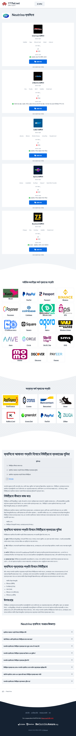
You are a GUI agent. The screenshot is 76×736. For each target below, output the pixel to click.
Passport (47, 300)
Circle (29, 345)
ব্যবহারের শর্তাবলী (43, 712)
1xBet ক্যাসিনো (38, 130)
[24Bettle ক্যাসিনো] (38, 76)
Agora (47, 330)
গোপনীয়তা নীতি (34, 712)
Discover (38, 360)
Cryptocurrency (10, 330)
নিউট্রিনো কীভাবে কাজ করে (15, 465)
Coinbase (29, 315)
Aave (10, 345)
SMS (65, 345)
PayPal (28, 300)
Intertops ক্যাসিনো (38, 36)
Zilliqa (65, 421)
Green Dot (29, 421)
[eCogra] (21, 724)
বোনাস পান (39, 62)
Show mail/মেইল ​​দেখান (47, 718)
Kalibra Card (10, 421)
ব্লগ (50, 712)
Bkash (11, 298)
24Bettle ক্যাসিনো (38, 83)
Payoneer (10, 315)
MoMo (19, 360)
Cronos (28, 406)
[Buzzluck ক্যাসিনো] (38, 217)
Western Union (65, 330)
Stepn (65, 406)
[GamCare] (30, 724)
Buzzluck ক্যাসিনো (38, 224)
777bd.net (45, 730)
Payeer (56, 360)
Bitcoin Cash (47, 315)
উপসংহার (11, 479)
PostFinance (10, 406)
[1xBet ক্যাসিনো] (38, 123)
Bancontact (47, 406)
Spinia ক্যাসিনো (38, 177)
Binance (65, 300)
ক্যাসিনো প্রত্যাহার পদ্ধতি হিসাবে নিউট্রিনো (20, 474)
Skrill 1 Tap (47, 345)
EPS (65, 315)
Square (28, 330)
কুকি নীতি (27, 712)
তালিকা (40, 4)
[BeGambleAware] (47, 724)
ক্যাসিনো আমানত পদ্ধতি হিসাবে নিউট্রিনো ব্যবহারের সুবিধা (23, 470)
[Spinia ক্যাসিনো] (38, 170)
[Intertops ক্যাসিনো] (38, 29)
